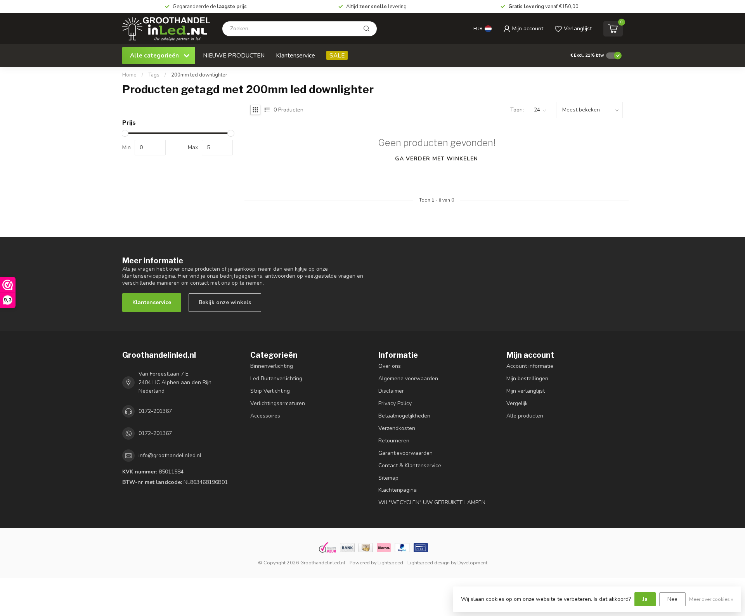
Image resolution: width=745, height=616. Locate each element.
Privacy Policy (395, 403)
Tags (153, 74)
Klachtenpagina (397, 490)
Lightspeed (390, 562)
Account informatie (529, 366)
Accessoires (265, 415)
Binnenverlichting (271, 366)
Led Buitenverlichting (276, 378)
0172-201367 (155, 411)
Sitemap (388, 478)
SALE (337, 55)
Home (129, 74)
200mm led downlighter (199, 74)
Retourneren (393, 440)
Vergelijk (517, 403)
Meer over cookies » (711, 599)
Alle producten (524, 415)
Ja (645, 599)
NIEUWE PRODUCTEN (234, 55)
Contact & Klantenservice (409, 465)
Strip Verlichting (270, 391)
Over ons (389, 366)
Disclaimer (391, 391)
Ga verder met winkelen (436, 158)
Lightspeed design (428, 562)
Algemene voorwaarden (408, 378)
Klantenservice (295, 55)
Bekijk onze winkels (225, 302)
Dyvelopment (472, 562)
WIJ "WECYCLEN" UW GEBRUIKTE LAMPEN (431, 502)
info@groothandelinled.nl (170, 455)
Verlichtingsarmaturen (277, 403)
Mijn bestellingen (527, 378)
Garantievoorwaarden (405, 453)
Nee (672, 599)
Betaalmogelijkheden (404, 415)
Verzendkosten (396, 428)
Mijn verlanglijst (525, 391)
